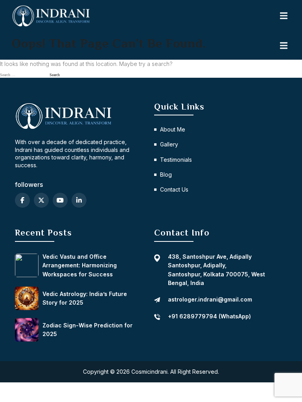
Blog (166, 174)
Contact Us (174, 189)
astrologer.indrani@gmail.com (210, 299)
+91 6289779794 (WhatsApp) (209, 316)
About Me (172, 129)
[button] (284, 16)
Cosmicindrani (149, 371)
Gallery (169, 144)
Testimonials (176, 159)
